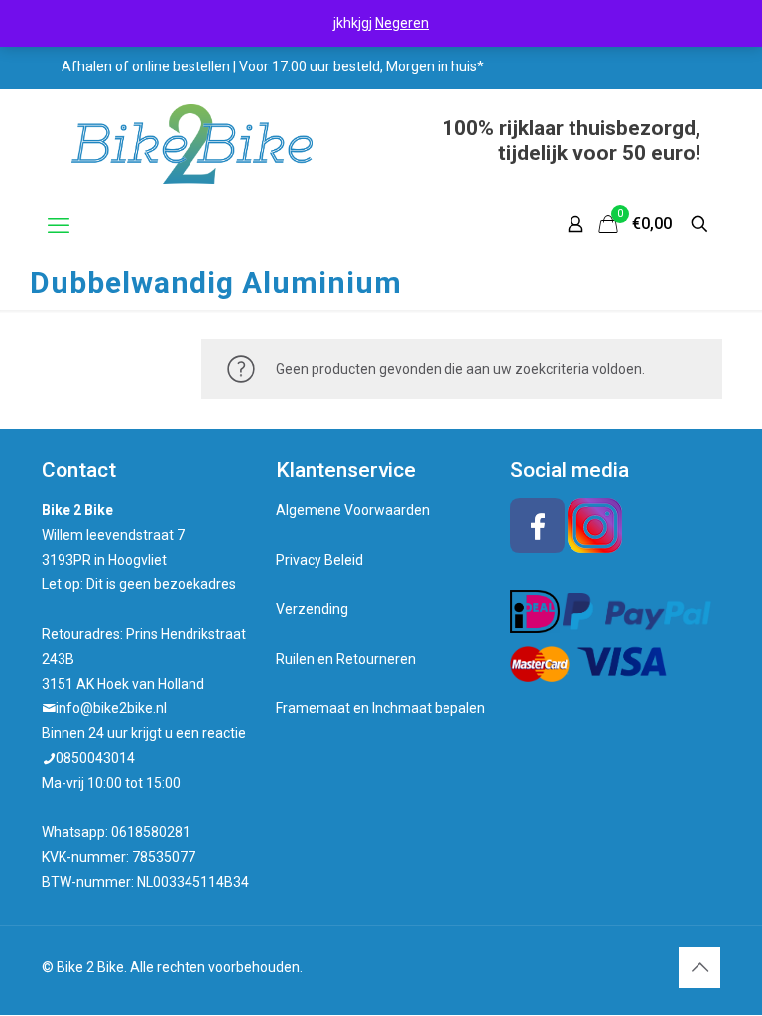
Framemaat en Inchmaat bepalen (380, 708)
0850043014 (95, 758)
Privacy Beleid (319, 560)
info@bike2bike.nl (111, 708)
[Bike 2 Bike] (192, 143)
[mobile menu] (58, 226)
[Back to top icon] (699, 967)
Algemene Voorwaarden (353, 510)
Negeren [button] (402, 23)
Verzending (312, 609)
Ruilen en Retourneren (346, 659)
